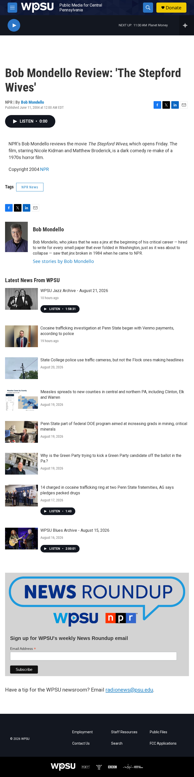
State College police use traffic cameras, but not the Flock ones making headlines (112, 360)
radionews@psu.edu (129, 690)
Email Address (23, 648)
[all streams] (186, 25)
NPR (44, 169)
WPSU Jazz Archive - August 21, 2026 (74, 290)
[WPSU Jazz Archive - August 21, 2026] (21, 299)
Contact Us (81, 743)
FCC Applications (163, 743)
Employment (82, 732)
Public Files (158, 732)
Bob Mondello (32, 102)
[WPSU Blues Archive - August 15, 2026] (21, 538)
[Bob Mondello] (16, 237)
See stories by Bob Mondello (63, 261)
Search (117, 743)
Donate (173, 7)
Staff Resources (124, 732)
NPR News (29, 187)
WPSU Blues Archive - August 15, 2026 (74, 530)
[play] (14, 25)
